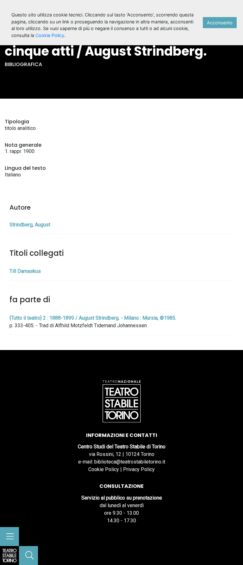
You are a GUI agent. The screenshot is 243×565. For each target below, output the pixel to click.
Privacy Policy (139, 469)
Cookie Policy (103, 469)
